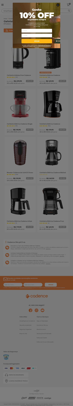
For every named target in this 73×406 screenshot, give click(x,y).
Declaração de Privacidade (44, 45)
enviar (36, 41)
